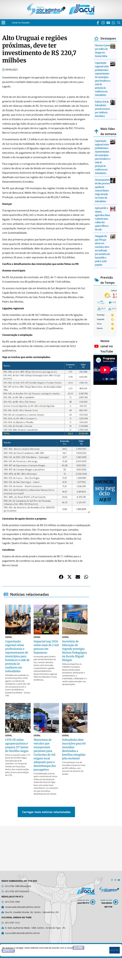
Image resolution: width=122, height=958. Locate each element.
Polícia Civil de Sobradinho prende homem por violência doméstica (102, 108)
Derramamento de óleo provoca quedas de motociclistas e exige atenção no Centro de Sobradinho (102, 190)
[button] (3, 22)
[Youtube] (108, 23)
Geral (8, 637)
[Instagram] (103, 23)
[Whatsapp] (113, 23)
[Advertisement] (105, 431)
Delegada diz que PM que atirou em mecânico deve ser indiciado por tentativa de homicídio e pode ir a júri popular (102, 250)
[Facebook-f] (98, 23)
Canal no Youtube (21, 22)
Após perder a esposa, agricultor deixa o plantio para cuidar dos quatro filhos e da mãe (102, 219)
